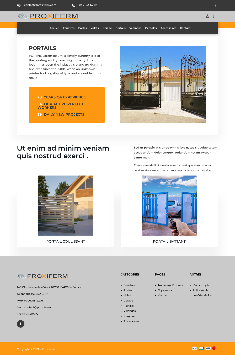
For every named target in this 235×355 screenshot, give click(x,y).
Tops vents (165, 290)
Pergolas (151, 28)
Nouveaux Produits (170, 285)
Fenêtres (68, 28)
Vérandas (135, 28)
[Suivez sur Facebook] (216, 5)
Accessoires (168, 28)
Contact (185, 28)
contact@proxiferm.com (40, 5)
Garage (107, 28)
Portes (82, 28)
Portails (121, 28)
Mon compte (201, 285)
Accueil (54, 28)
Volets (95, 28)
